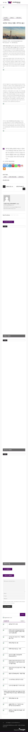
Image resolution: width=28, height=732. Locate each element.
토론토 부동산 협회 (6, 45)
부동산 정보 (18, 17)
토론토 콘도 (21, 176)
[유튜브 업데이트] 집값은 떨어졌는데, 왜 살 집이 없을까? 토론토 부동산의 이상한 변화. (17, 631)
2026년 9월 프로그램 (13, 642)
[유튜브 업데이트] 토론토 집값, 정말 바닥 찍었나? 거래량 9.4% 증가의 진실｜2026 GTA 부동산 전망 (14, 693)
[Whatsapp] (16, 165)
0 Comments (6, 42)
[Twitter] (7, 165)
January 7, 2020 (7, 41)
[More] (4, 168)
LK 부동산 (6, 17)
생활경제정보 (6, 19)
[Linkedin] (10, 165)
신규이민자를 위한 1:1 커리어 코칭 (17, 685)
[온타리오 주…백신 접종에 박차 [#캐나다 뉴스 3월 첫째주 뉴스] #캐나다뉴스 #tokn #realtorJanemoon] (14, 395)
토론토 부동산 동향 (12, 176)
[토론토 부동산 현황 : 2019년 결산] (7, 198)
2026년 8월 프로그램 (13, 698)
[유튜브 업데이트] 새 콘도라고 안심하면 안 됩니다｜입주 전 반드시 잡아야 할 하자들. (17, 662)
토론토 (5, 176)
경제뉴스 (12, 17)
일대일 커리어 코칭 (13, 624)
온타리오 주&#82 (8, 449)
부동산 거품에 (7, 336)
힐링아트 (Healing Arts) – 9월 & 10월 (17, 673)
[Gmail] (21, 165)
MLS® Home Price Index (14, 121)
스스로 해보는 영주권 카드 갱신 (16, 679)
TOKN (5, 226)
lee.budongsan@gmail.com (17, 41)
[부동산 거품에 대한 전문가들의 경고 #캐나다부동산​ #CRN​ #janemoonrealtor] (14, 281)
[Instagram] (19, 165)
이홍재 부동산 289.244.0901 (11, 203)
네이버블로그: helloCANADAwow (12, 722)
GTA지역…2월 (7, 563)
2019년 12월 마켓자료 (9, 161)
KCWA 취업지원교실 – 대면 (15, 648)
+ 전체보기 (22, 621)
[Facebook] (4, 165)
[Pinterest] (13, 165)
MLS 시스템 (13, 47)
